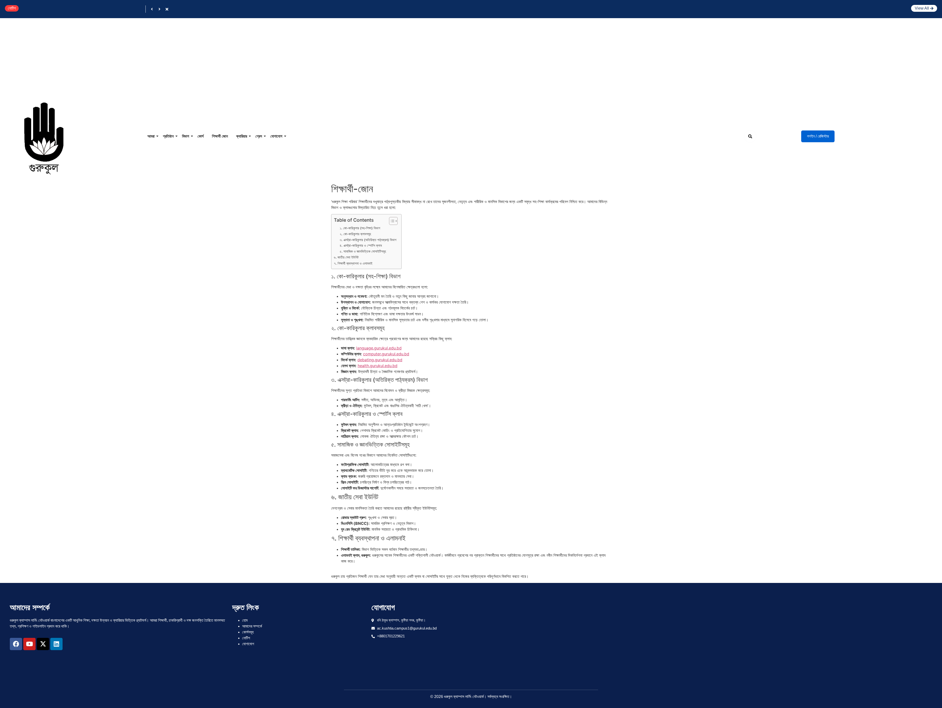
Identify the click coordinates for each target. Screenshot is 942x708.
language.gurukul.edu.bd (379, 348)
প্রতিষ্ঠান (168, 136)
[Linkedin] (56, 644)
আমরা (151, 136)
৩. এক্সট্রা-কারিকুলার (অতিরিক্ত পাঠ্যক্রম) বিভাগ (368, 240)
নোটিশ (246, 638)
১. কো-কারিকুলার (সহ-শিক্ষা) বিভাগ (360, 228)
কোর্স (200, 136)
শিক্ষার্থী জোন (220, 136)
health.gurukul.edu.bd (377, 365)
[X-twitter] (43, 644)
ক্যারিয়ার (241, 136)
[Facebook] (16, 644)
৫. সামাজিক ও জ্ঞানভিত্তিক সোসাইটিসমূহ (363, 251)
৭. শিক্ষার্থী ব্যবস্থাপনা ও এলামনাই (353, 263)
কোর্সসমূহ (248, 632)
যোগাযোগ (276, 136)
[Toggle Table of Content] (390, 221)
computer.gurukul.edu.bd (386, 353)
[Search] (750, 136)
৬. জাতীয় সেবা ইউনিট (346, 257)
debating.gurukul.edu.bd (379, 359)
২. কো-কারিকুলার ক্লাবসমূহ (355, 234)
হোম (245, 620)
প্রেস (258, 136)
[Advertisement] (471, 55)
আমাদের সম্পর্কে (252, 626)
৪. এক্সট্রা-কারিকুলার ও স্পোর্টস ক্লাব (361, 245)
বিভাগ (185, 136)
